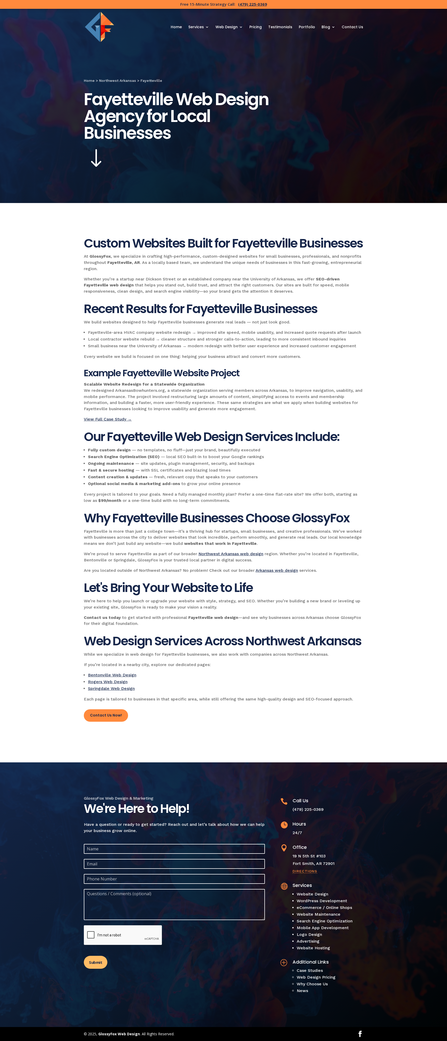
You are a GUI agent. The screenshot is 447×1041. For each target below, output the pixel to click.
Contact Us (352, 27)
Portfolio (307, 27)
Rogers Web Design (108, 681)
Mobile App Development (323, 927)
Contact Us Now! (106, 715)
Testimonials (280, 27)
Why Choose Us (312, 983)
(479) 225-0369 (252, 4)
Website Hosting (313, 947)
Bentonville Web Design (112, 675)
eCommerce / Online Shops (324, 907)
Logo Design (309, 934)
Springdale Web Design (111, 688)
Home (176, 27)
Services (196, 27)
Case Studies (310, 970)
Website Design (312, 894)
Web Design (226, 27)
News (302, 990)
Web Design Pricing (316, 977)
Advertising (308, 941)
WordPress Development (322, 900)
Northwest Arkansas (117, 80)
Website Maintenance (318, 914)
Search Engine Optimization (325, 921)
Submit (95, 962)
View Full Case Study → (108, 419)
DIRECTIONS (305, 871)
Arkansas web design (277, 570)
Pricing (255, 27)
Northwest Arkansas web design (230, 553)
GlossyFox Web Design (119, 1033)
